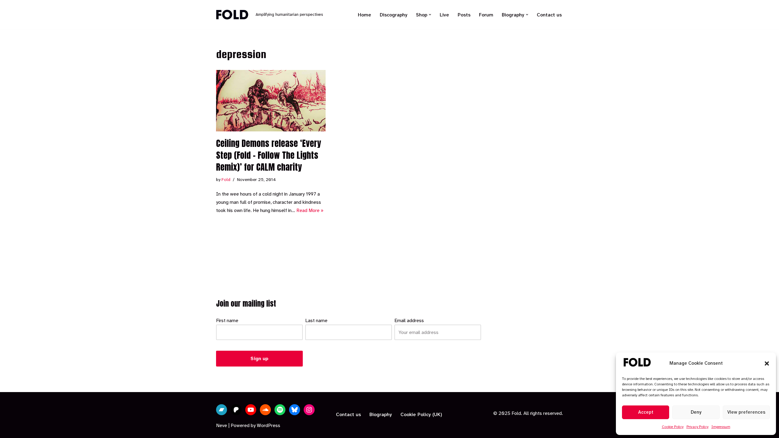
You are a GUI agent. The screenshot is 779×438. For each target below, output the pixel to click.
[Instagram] (309, 409)
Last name (316, 320)
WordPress (268, 425)
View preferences (746, 412)
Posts (464, 15)
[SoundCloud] (265, 409)
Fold (226, 179)
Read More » (309, 210)
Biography (380, 414)
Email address (409, 320)
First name (227, 320)
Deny (696, 412)
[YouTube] (250, 409)
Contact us (549, 15)
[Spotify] (279, 409)
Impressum (720, 426)
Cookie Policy (672, 426)
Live (444, 15)
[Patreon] (236, 409)
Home (364, 15)
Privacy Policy (697, 426)
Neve (221, 425)
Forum (486, 15)
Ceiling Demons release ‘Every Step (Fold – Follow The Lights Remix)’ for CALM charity (268, 155)
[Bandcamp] (221, 409)
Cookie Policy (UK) (421, 414)
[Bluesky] (294, 409)
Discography (393, 15)
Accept (645, 412)
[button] (767, 363)
